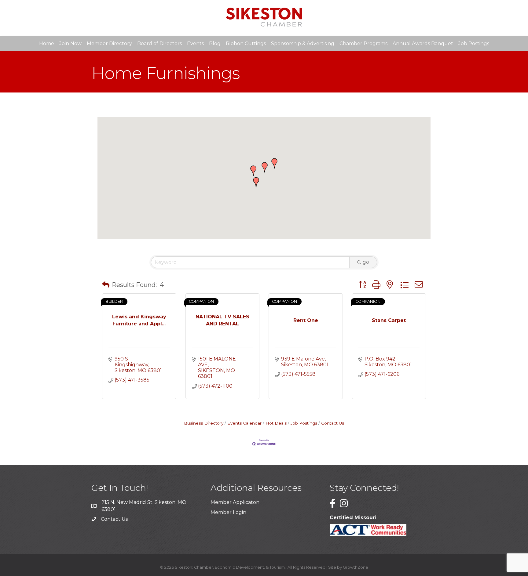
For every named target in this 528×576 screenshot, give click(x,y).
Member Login (228, 512)
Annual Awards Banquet (423, 43)
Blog (215, 43)
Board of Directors (159, 43)
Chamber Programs (363, 43)
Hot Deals (276, 423)
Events (195, 43)
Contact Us (332, 423)
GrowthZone (355, 567)
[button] (253, 170)
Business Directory (203, 423)
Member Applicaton (235, 502)
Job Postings (473, 43)
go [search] (366, 262)
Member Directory (109, 43)
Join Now (70, 43)
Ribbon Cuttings (246, 43)
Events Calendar (244, 423)
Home (46, 43)
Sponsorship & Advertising (302, 43)
